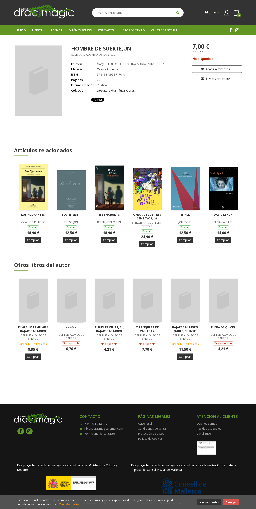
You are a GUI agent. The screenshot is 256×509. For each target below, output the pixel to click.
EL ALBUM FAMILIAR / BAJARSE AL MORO (33, 329)
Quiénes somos (207, 423)
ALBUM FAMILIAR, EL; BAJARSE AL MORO (109, 329)
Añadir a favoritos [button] (217, 69)
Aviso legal (145, 423)
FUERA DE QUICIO (223, 327)
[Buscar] (178, 12)
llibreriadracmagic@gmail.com (103, 428)
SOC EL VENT (71, 214)
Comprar (33, 240)
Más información (69, 504)
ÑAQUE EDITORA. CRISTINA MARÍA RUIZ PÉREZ (130, 64)
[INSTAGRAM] (237, 30)
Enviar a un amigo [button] (217, 78)
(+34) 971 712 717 (95, 423)
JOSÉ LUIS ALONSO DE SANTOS (93, 55)
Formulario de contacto (99, 433)
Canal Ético (204, 433)
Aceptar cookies (209, 502)
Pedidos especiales (209, 428)
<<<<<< (71, 327)
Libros (37, 30)
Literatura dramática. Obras (116, 90)
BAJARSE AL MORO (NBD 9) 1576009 (185, 329)
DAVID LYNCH (223, 214)
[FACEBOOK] (230, 30)
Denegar (231, 502)
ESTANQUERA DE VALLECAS (147, 329)
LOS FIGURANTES (33, 214)
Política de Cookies (150, 438)
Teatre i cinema (107, 69)
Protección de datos (151, 433)
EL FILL (185, 214)
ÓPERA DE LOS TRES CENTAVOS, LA (147, 216)
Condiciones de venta (152, 428)
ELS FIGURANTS (109, 214)
